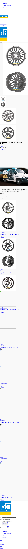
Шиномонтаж (5, 3)
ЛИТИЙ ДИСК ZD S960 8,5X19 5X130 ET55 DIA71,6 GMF (9, 384)
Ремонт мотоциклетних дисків (7, 6)
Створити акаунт (2, 544)
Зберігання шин (5, 7)
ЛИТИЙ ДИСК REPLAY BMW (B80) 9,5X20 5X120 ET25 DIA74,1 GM (11, 272)
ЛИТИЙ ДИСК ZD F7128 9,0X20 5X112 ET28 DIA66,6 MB (9, 309)
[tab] (15, 149)
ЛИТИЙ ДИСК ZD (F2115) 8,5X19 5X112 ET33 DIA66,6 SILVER (10, 422)
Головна (1, 107)
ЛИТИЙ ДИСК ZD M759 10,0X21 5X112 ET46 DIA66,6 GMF (9, 234)
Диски (3, 107)
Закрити (1, 540)
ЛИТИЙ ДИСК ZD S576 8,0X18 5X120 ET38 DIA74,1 (8, 497)
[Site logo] (4, 23)
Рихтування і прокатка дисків (7, 5)
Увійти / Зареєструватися (5, 538)
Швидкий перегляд (2, 232)
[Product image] (8, 231)
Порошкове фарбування (6, 4)
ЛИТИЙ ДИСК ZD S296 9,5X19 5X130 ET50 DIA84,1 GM (9, 347)
